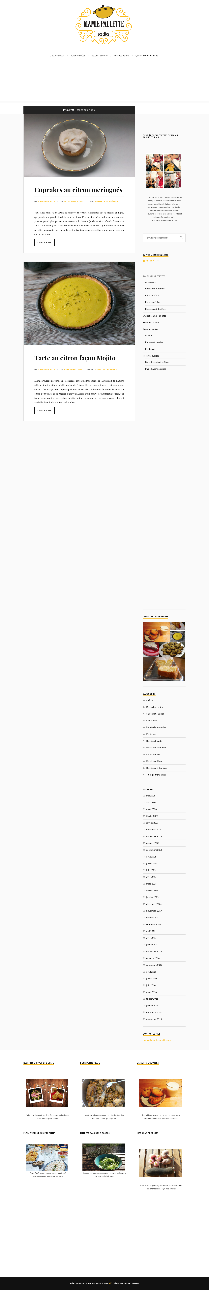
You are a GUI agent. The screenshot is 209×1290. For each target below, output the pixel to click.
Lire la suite (44, 242)
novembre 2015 (154, 1019)
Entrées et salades (154, 342)
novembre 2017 (154, 910)
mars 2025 (151, 883)
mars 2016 (151, 992)
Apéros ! (149, 335)
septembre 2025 (154, 849)
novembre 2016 (154, 951)
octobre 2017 (153, 917)
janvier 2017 (152, 944)
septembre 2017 (154, 924)
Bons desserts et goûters (157, 362)
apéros (149, 700)
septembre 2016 (154, 964)
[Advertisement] (104, 81)
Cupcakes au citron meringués (78, 189)
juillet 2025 (151, 863)
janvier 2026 (152, 822)
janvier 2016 (152, 1005)
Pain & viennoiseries (156, 727)
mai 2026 (150, 795)
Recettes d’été (152, 295)
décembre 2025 (154, 829)
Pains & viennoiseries (155, 368)
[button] (156, 631)
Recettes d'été (153, 754)
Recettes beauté (121, 55)
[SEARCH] (181, 238)
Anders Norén (131, 1283)
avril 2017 (151, 937)
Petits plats (150, 349)
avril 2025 (151, 876)
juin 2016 (151, 985)
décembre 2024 (154, 904)
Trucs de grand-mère (156, 774)
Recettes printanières (155, 308)
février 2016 (152, 998)
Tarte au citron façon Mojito (75, 357)
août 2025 (151, 856)
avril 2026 (151, 802)
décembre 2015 (154, 1012)
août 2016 (151, 971)
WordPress (102, 1283)
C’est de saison (57, 55)
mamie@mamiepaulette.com (157, 1040)
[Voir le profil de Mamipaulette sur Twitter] (147, 261)
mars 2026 (151, 809)
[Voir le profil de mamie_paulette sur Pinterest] (154, 261)
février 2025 (152, 890)
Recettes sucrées (99, 55)
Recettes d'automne (156, 747)
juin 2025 (151, 870)
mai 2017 (150, 931)
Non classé (151, 720)
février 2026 (152, 816)
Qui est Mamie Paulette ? (147, 55)
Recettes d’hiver (153, 302)
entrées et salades (155, 713)
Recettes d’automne (154, 288)
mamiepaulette (46, 201)
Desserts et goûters (106, 201)
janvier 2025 (152, 897)
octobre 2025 (153, 843)
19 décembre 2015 (74, 201)
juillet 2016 (151, 978)
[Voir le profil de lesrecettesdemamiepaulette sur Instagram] (151, 261)
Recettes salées (78, 55)
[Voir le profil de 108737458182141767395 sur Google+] (158, 261)
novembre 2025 (154, 836)
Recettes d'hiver (154, 761)
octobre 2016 (153, 958)
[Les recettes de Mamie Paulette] (104, 42)
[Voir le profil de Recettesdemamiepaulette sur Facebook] (144, 261)
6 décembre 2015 (73, 369)
